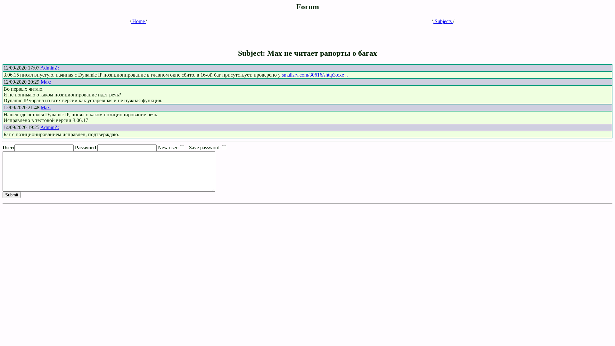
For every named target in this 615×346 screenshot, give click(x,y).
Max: (46, 82)
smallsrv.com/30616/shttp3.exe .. (315, 75)
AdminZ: (49, 67)
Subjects (443, 21)
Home (138, 21)
